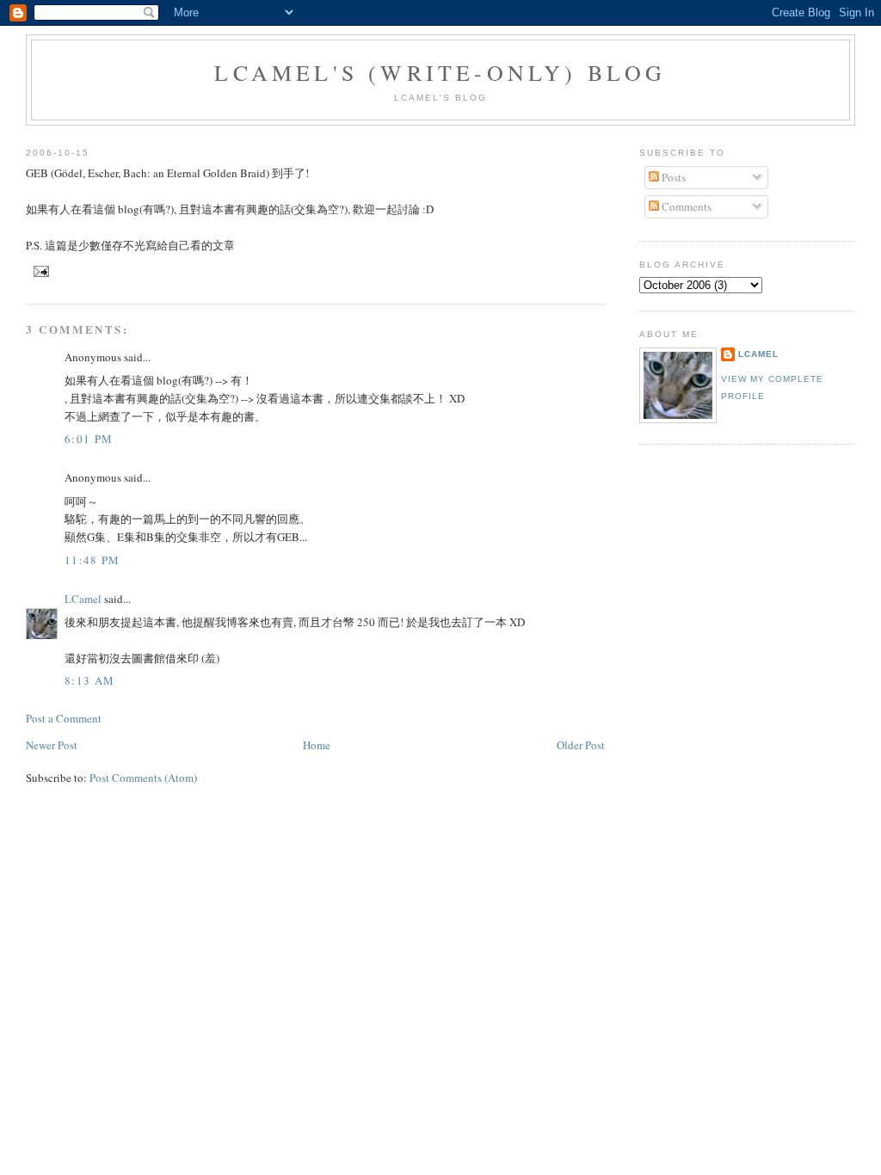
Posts (672, 177)
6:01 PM (89, 438)
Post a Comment (64, 718)
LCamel (83, 598)
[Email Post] (39, 270)
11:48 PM (92, 560)
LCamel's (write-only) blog (440, 72)
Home (316, 745)
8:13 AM (89, 680)
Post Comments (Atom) (143, 777)
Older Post (581, 745)
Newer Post (51, 745)
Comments (685, 206)
